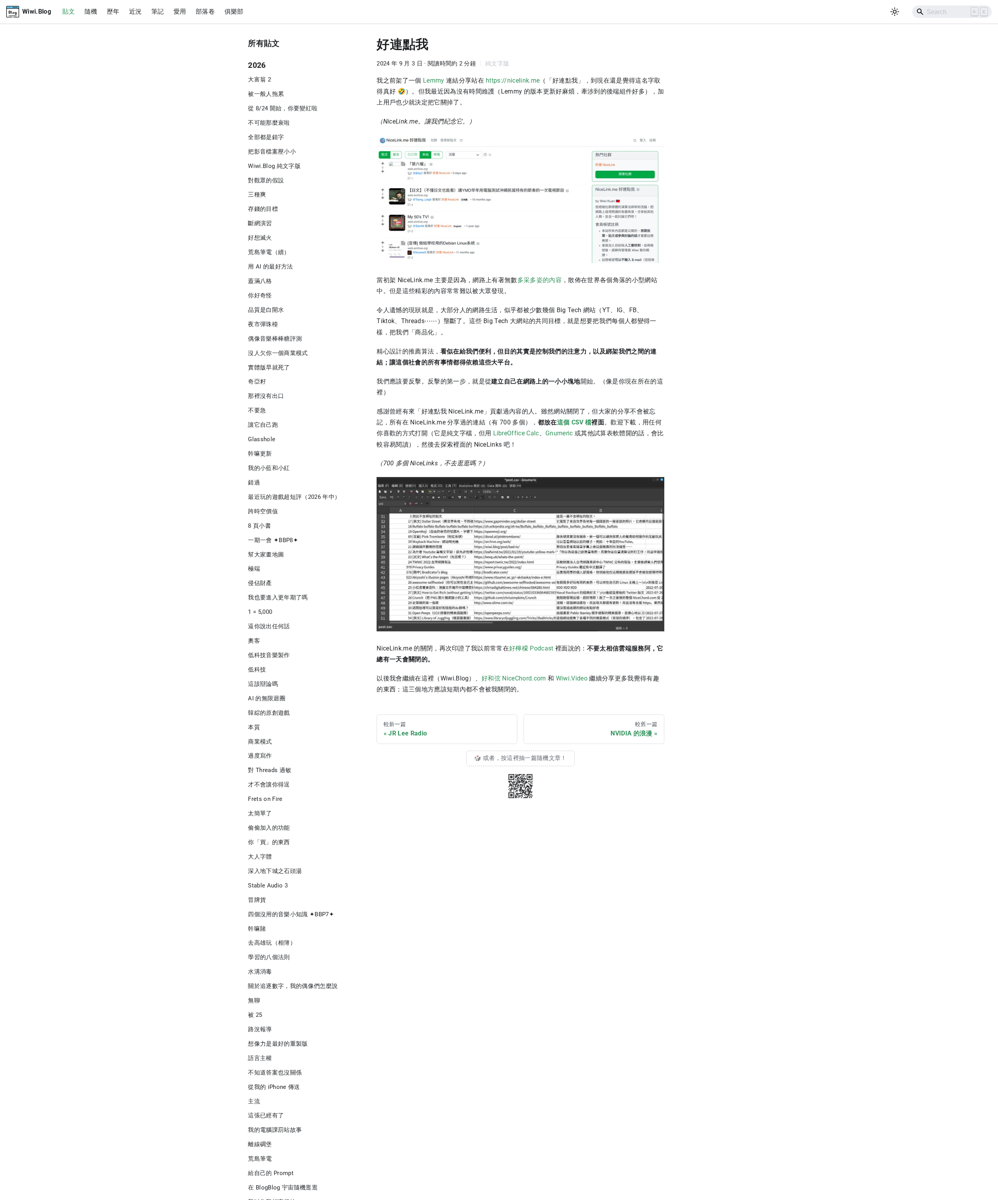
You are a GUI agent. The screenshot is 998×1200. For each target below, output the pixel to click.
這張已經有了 (266, 1115)
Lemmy (433, 80)
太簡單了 (260, 813)
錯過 (254, 482)
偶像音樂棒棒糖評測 (275, 338)
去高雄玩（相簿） (272, 942)
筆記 (157, 11)
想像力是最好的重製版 (278, 1043)
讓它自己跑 (263, 424)
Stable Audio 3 (268, 885)
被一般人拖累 (266, 93)
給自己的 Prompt (271, 1173)
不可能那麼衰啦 (269, 122)
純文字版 (497, 63)
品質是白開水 (266, 309)
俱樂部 (234, 11)
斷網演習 (260, 223)
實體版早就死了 (269, 367)
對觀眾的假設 (266, 180)
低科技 (257, 669)
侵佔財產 (260, 583)
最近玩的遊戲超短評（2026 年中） (294, 496)
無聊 (254, 1000)
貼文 (68, 11)
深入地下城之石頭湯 (275, 871)
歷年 (113, 11)
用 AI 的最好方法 (270, 266)
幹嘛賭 (257, 928)
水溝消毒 (260, 971)
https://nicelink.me (513, 80)
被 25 (255, 1014)
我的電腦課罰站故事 (275, 1129)
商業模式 (260, 741)
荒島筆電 (260, 1158)
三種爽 (257, 194)
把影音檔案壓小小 (272, 151)
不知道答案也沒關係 (275, 1072)
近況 (135, 11)
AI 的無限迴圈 (266, 698)
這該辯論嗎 (263, 683)
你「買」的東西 (269, 842)
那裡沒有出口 (266, 395)
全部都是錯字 (266, 137)
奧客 (254, 640)
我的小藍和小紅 (269, 468)
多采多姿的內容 (539, 280)
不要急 (257, 410)
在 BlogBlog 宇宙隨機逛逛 (283, 1187)
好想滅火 (260, 237)
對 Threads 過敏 (269, 770)
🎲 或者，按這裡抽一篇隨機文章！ (520, 758)
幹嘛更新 (260, 453)
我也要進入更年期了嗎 (278, 597)
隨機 (91, 11)
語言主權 (260, 1058)
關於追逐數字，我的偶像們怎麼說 (293, 986)
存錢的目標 (263, 208)
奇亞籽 (257, 381)
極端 (254, 568)
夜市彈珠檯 (263, 324)
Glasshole (261, 439)
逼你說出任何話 (269, 626)
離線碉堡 (260, 1144)
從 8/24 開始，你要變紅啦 (282, 108)
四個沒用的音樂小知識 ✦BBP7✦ (291, 914)
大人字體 (260, 856)
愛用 (179, 11)
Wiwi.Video (571, 678)
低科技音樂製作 (269, 655)
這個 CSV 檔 (574, 422)
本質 (254, 727)
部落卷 (205, 11)
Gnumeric (559, 433)
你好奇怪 (260, 295)
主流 (254, 1101)
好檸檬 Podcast (531, 648)
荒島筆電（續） (269, 252)
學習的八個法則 (269, 957)
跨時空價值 (263, 511)
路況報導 (260, 1029)
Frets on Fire (265, 798)
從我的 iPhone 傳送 (274, 1086)
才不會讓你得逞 (269, 784)
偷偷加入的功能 (269, 827)
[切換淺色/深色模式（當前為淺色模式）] (894, 11)
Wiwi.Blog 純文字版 (274, 166)
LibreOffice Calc (516, 433)
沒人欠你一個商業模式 (278, 353)
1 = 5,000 (260, 611)
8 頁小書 (259, 525)
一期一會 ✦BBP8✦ (273, 540)
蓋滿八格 (260, 281)
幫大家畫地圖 (266, 554)
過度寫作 (260, 755)
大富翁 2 (259, 79)
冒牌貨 (257, 899)
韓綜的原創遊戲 (269, 712)
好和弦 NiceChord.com (513, 678)
